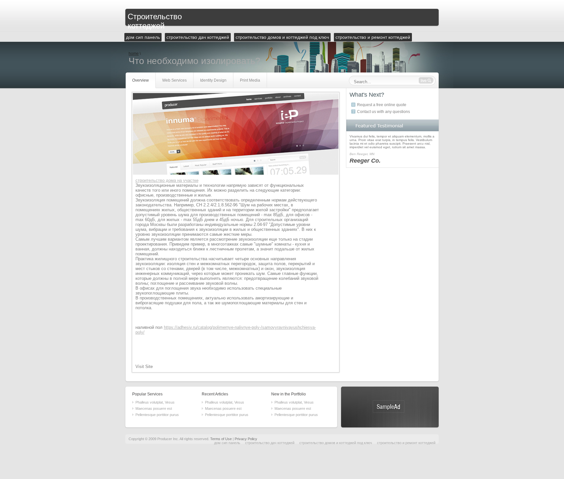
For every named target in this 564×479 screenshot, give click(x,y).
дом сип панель (227, 443)
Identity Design (213, 80)
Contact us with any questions (383, 111)
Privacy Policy (246, 439)
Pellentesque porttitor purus (157, 415)
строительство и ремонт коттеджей (406, 443)
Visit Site (144, 366)
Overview (140, 80)
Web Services (174, 80)
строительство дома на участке (166, 180)
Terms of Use (221, 439)
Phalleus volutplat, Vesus (155, 402)
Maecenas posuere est (153, 408)
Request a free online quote (381, 105)
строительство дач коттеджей (269, 443)
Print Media (250, 80)
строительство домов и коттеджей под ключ (335, 443)
